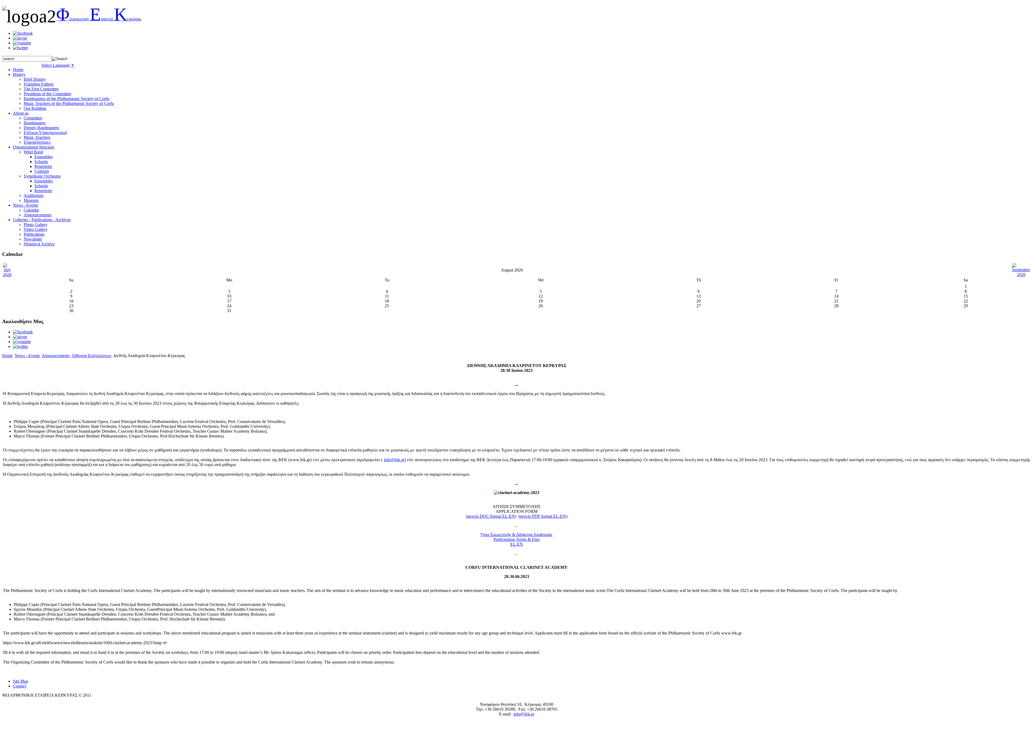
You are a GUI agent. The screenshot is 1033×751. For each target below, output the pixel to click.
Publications (34, 234)
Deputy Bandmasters (41, 127)
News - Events (27, 355)
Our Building (35, 108)
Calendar (31, 210)
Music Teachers (37, 137)
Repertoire (43, 166)
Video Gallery (36, 229)
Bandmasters (34, 123)
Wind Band (33, 152)
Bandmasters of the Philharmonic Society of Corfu (66, 98)
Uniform (41, 171)
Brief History (35, 79)
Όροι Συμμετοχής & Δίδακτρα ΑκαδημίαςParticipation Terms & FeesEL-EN (516, 539)
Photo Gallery (35, 224)
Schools (41, 161)
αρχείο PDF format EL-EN (543, 516)
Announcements (37, 215)
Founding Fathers (39, 84)
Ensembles (43, 156)
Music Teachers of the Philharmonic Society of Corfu (69, 103)
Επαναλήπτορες (37, 142)
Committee (33, 118)
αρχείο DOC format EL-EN (491, 516)
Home (7, 355)
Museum (31, 200)
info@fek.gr (394, 459)
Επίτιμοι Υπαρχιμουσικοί (45, 132)
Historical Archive (39, 244)
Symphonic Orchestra (42, 176)
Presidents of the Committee (47, 93)
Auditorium (33, 195)
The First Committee (41, 89)
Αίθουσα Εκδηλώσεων (91, 355)
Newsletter (33, 239)
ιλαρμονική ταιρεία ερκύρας (98, 19)
